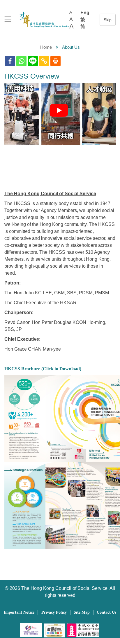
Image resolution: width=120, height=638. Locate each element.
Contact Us (106, 612)
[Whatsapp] (21, 61)
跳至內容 (108, 20)
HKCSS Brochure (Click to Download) (42, 368)
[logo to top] (7, 20)
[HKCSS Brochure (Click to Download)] (60, 418)
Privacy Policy (54, 612)
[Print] (55, 61)
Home (46, 47)
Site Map (82, 612)
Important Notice (19, 612)
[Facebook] (10, 61)
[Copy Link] (44, 61)
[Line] (33, 61)
